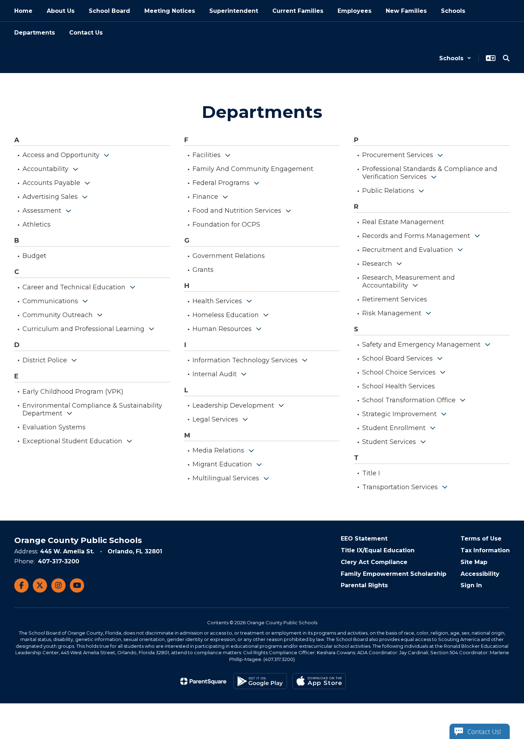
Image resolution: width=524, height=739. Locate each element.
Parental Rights (364, 585)
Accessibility (480, 573)
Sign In (471, 585)
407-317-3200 (58, 561)
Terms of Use (481, 538)
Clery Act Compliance (374, 562)
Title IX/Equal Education (378, 550)
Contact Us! (484, 731)
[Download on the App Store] (319, 681)
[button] (455, 58)
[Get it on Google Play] (260, 681)
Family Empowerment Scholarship (393, 573)
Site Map (474, 562)
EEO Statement (364, 538)
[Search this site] (506, 58)
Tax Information (485, 550)
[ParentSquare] (203, 681)
